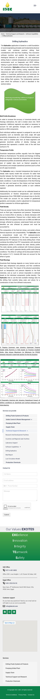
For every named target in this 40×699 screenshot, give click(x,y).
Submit (6, 514)
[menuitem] (20, 415)
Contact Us (31, 695)
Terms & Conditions (11, 695)
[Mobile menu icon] (35, 5)
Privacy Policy (22, 695)
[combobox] (5, 486)
